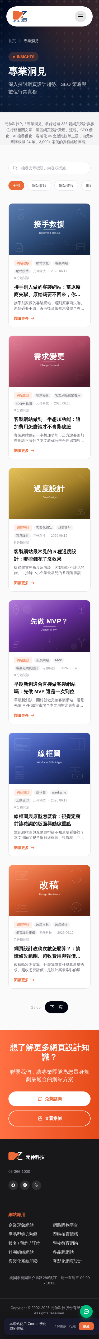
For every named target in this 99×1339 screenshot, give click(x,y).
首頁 (12, 41)
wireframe (59, 792)
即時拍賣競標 (65, 1234)
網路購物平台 (65, 1225)
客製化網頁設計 (27, 668)
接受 (86, 1326)
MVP (58, 660)
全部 (16, 185)
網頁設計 (64, 528)
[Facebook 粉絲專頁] (13, 1185)
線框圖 (41, 792)
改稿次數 (42, 925)
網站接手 (22, 271)
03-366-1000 (19, 1171)
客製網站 (61, 263)
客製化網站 (44, 528)
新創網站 (42, 660)
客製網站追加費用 (68, 395)
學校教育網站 (65, 1243)
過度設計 (22, 536)
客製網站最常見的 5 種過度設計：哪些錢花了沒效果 (45, 555)
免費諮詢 (53, 1098)
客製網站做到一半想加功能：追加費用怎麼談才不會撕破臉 (47, 423)
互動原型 (22, 800)
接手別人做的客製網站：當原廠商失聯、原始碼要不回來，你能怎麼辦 (47, 294)
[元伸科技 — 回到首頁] (20, 16)
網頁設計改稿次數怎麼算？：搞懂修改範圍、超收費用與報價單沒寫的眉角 (47, 956)
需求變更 (42, 395)
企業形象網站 (21, 1225)
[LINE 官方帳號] (25, 1185)
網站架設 (66, 185)
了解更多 (60, 1326)
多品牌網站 (63, 1252)
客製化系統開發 (23, 1261)
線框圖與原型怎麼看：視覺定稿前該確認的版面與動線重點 (47, 820)
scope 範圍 (24, 403)
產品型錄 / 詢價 (22, 1234)
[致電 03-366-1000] (36, 1185)
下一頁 (56, 1007)
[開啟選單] (80, 16)
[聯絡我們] (86, 1311)
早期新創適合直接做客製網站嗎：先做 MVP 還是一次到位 (45, 687)
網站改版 (39, 185)
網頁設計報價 (25, 933)
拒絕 (72, 1326)
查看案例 (53, 1118)
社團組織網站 (21, 1252)
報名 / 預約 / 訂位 (24, 1243)
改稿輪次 (61, 925)
